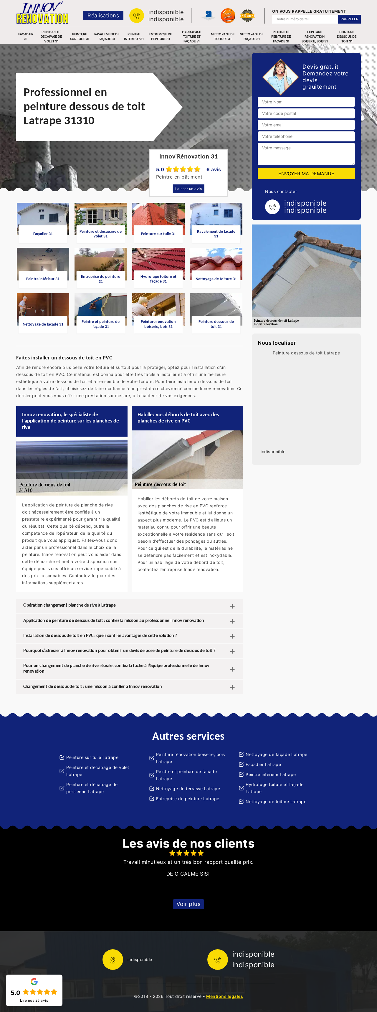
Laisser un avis (188, 188)
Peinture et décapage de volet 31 (51, 36)
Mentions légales (224, 996)
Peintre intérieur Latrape (271, 774)
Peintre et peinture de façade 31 (281, 36)
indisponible (166, 12)
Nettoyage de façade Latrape (276, 754)
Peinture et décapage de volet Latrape (97, 771)
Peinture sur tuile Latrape (92, 757)
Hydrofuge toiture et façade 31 (191, 36)
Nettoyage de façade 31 (251, 36)
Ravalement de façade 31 (107, 36)
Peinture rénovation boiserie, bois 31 (315, 36)
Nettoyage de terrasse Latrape (188, 788)
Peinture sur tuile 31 (79, 36)
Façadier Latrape (263, 764)
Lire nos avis (34, 1000)
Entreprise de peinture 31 (160, 36)
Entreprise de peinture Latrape (187, 798)
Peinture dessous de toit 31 (346, 36)
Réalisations (103, 15)
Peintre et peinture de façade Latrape (186, 775)
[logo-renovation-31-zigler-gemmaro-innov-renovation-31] (42, 12)
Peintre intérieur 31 (133, 36)
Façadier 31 (25, 36)
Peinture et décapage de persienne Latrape (92, 788)
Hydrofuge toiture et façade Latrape (275, 788)
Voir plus (188, 904)
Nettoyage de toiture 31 (222, 36)
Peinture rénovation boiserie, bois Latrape (190, 758)
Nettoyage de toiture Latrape (276, 801)
